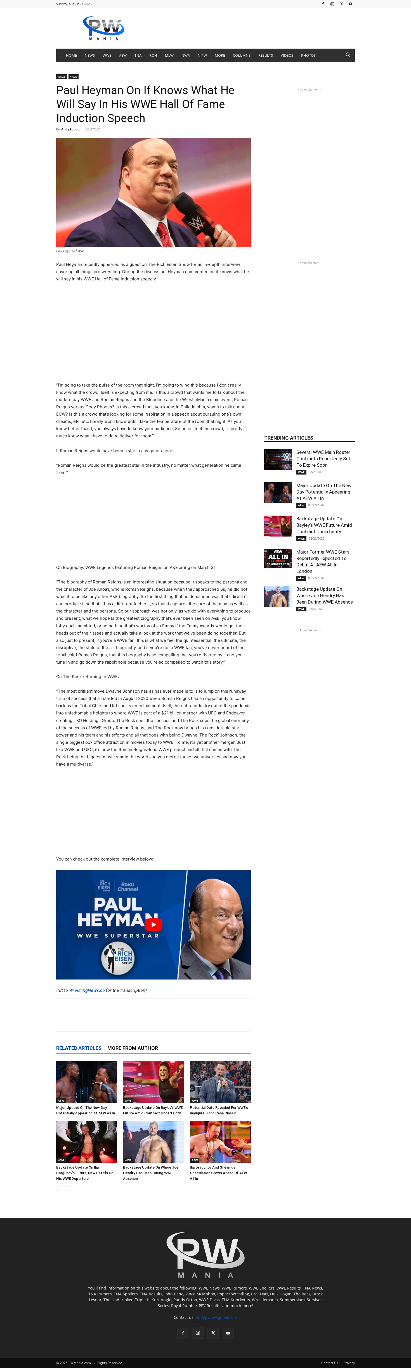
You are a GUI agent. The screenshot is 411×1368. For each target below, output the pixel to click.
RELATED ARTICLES (78, 1048)
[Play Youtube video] (153, 924)
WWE (107, 55)
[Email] (211, 1020)
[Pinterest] (134, 1020)
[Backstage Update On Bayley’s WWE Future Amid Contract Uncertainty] (153, 1082)
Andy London (71, 129)
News (90, 55)
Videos (287, 55)
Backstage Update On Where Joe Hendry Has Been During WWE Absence (150, 1173)
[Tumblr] (172, 1020)
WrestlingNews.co (87, 990)
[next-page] (68, 1189)
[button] (348, 55)
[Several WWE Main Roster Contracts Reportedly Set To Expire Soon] (278, 459)
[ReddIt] (121, 1020)
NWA (185, 55)
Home (71, 55)
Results (265, 55)
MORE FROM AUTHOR (132, 1048)
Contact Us (329, 1362)
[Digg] (198, 1020)
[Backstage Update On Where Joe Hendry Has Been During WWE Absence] (153, 1142)
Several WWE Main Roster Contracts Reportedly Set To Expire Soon (323, 458)
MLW (169, 55)
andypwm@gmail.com (216, 1317)
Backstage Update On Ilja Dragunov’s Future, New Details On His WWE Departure (84, 1173)
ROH (153, 55)
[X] (341, 4)
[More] (237, 1020)
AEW (123, 55)
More (220, 55)
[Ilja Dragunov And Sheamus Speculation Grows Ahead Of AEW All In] (220, 1142)
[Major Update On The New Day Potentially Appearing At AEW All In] (86, 1082)
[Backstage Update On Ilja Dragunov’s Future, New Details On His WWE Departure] (86, 1142)
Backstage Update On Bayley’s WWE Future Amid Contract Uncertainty (324, 525)
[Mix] (185, 1020)
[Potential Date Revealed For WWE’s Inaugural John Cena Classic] (220, 1082)
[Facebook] (323, 4)
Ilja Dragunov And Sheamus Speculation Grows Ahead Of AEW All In (218, 1173)
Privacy (349, 1362)
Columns (242, 55)
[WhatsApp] (160, 1020)
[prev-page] (59, 1189)
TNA (137, 55)
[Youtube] (350, 4)
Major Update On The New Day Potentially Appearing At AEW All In (323, 492)
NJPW (202, 55)
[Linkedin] (147, 1020)
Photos (308, 55)
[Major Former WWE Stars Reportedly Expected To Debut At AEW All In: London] (278, 558)
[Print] (224, 1020)
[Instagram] (332, 4)
